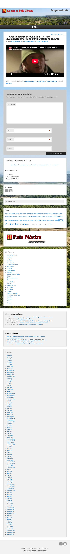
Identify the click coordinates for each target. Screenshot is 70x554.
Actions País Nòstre (12, 255)
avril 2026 (9, 362)
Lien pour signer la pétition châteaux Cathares (31, 324)
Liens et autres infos (12, 278)
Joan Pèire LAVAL (29, 41)
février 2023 (10, 435)
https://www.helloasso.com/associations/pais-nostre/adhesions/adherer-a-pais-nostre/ (35, 165)
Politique (38, 81)
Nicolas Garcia (49, 220)
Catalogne (33, 213)
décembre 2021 (11, 462)
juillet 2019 (9, 517)
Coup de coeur (10, 262)
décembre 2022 (11, 439)
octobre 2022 (10, 443)
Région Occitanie (36, 224)
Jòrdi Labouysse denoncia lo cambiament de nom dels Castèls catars (25, 343)
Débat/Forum (10, 266)
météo (38, 220)
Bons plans (32, 81)
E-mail (9, 139)
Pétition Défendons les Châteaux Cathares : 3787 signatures (36, 321)
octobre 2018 (10, 534)
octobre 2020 (10, 488)
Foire (11, 216)
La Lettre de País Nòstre (13, 274)
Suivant (61, 34)
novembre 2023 (11, 418)
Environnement (11, 270)
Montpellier (25, 220)
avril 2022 (9, 454)
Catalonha (38, 213)
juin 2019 (9, 519)
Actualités (26, 81)
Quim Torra (29, 224)
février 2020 (10, 504)
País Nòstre (10, 289)
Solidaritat (9, 297)
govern (29, 216)
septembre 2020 (11, 490)
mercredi (13, 220)
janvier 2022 (10, 460)
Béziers (17, 213)
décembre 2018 (11, 530)
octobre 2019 (10, 511)
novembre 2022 (11, 441)
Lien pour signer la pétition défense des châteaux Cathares (32, 322)
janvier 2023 (10, 437)
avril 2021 (9, 477)
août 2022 (9, 446)
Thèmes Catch (43, 550)
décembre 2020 (11, 485)
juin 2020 (9, 496)
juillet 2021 (9, 471)
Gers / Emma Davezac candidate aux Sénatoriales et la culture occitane (26, 336)
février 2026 (10, 366)
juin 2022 (9, 450)
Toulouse (46, 224)
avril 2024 (9, 408)
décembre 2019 (11, 507)
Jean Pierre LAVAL (41, 216)
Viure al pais (53, 224)
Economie (9, 268)
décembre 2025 (11, 370)
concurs (43, 213)
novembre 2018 (11, 532)
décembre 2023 (11, 416)
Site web (10, 148)
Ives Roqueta (34, 216)
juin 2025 (9, 382)
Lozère (9, 220)
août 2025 (9, 378)
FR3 (14, 216)
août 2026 (9, 355)
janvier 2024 (10, 414)
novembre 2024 (11, 395)
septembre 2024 (11, 399)
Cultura (52, 213)
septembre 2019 (11, 513)
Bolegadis (13, 213)
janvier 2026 (10, 368)
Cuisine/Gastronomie (12, 264)
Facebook (6, 190)
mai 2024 (9, 406)
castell (29, 213)
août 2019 (9, 515)
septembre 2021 (11, 467)
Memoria (9, 283)
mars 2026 (9, 364)
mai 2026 (9, 361)
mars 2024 (9, 410)
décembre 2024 (11, 393)
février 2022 (10, 458)
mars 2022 (9, 456)
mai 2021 (9, 475)
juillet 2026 (9, 357)
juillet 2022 (9, 448)
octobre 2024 (10, 397)
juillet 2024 (9, 403)
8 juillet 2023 (8, 213)
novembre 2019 (11, 509)
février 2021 (10, 481)
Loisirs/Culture (10, 281)
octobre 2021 (10, 465)
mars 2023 (9, 433)
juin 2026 (9, 359)
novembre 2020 (11, 487)
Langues (9, 276)
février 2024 (10, 412)
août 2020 (9, 492)
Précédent (53, 34)
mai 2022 (9, 452)
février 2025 (10, 389)
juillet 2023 (9, 425)
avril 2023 (9, 431)
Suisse (41, 224)
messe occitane (18, 220)
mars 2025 (9, 387)
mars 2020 (9, 502)
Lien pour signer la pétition (25, 319)
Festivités (9, 272)
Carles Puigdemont (24, 213)
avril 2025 (9, 385)
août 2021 (9, 469)
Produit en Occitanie (12, 293)
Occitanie (55, 220)
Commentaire (11, 104)
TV (49, 224)
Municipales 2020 (32, 220)
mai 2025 (9, 383)
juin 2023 (9, 427)
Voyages (9, 302)
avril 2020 (9, 500)
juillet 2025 (9, 380)
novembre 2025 (11, 372)
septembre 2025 (11, 376)
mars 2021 (9, 479)
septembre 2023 (11, 422)
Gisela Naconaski (23, 216)
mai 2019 (9, 521)
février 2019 (10, 527)
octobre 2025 (10, 374)
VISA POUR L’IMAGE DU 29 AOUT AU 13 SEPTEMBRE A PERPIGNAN (26, 340)
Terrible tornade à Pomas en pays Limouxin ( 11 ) (20, 342)
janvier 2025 (10, 391)
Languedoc (58, 216)
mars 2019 (9, 525)
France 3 (17, 216)
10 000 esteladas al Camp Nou (15, 338)
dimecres (56, 213)
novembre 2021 (11, 464)
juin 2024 (9, 405)
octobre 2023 (10, 420)
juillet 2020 (9, 494)
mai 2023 (9, 429)
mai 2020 (9, 498)
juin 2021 (9, 473)
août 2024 (9, 401)
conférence (47, 213)
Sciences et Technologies (13, 295)
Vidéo (43, 81)
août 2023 (9, 424)
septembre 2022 (11, 444)
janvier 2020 (10, 506)
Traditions (9, 299)
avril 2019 (9, 523)
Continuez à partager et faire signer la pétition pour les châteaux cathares (33, 317)
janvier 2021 (10, 483)
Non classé (10, 287)
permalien (9, 83)
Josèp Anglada (49, 216)
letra (6, 220)
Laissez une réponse (42, 41)
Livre (8, 280)
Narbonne (44, 220)
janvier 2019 (10, 528)
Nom (9, 130)
